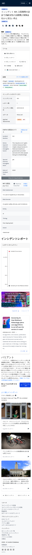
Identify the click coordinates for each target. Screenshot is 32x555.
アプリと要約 (6, 523)
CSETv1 (19, 119)
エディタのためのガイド (9, 525)
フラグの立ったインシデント (10, 533)
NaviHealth (11, 81)
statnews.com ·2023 (9, 332)
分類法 (4, 539)
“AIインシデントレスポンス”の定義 (12, 507)
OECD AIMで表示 (13, 70)
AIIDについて (5, 519)
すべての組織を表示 (22, 77)
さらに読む (23, 351)
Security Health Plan (20, 83)
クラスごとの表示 (7, 537)
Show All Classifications (15, 178)
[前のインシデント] (17, 26)
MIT (24, 119)
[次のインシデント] (22, 26)
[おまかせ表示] (20, 26)
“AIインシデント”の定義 (9, 505)
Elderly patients (8, 87)
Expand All (14, 310)
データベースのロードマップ (10, 509)
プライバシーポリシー (8, 547)
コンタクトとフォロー (8, 521)
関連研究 (4, 511)
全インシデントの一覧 (8, 531)
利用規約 (4, 545)
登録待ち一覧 (6, 535)
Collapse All (24, 310)
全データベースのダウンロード (11, 513)
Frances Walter (23, 85)
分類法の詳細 (24, 131)
